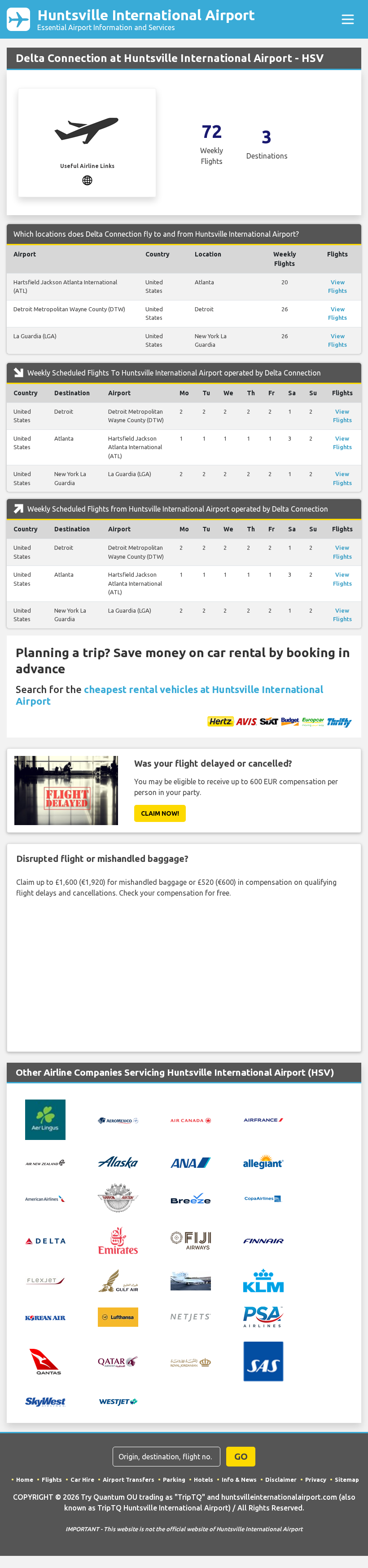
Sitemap (347, 1479)
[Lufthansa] (118, 1316)
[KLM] (263, 1280)
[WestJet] (118, 1401)
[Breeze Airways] (191, 1197)
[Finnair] (263, 1241)
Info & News (239, 1479)
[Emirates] (118, 1240)
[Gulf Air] (118, 1280)
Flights (52, 1479)
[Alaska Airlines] (118, 1161)
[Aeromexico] (118, 1120)
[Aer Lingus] (45, 1119)
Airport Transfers (128, 1479)
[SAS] (263, 1361)
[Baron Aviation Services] (118, 1197)
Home (24, 1479)
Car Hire (82, 1479)
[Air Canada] (191, 1120)
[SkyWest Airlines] (45, 1401)
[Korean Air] (45, 1317)
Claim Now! (160, 813)
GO (241, 1456)
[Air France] (263, 1119)
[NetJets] (191, 1317)
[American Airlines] (45, 1198)
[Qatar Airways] (118, 1361)
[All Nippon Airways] (191, 1161)
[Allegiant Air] (263, 1161)
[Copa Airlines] (263, 1198)
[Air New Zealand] (45, 1162)
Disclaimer (281, 1479)
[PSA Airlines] (263, 1316)
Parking (174, 1479)
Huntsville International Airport (146, 19)
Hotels (203, 1479)
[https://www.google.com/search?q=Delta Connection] (87, 179)
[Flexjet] (45, 1280)
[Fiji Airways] (191, 1240)
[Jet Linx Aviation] (191, 1280)
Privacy (315, 1479)
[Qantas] (45, 1361)
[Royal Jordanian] (191, 1361)
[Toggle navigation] (347, 19)
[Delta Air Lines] (45, 1241)
